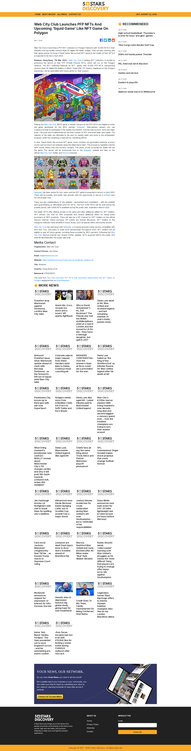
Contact (90, 731)
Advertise (91, 728)
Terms (89, 721)
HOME (38, 14)
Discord (65, 153)
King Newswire (63, 280)
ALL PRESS (62, 14)
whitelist (107, 195)
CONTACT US (75, 14)
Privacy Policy (93, 724)
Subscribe (137, 732)
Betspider (81, 127)
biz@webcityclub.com (49, 255)
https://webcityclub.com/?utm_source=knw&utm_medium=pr (68, 260)
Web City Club (75, 60)
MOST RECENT (49, 14)
